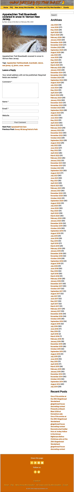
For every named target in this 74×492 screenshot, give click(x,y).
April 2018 (54, 273)
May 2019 (54, 241)
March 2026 (55, 35)
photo (16, 65)
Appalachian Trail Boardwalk (17, 63)
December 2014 (56, 374)
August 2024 (55, 82)
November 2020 (57, 195)
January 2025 (56, 70)
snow (21, 65)
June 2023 (54, 117)
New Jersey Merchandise (24, 7)
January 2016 (56, 341)
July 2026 (54, 25)
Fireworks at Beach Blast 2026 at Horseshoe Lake (58, 411)
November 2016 (57, 316)
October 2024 (56, 77)
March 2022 (55, 155)
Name (5, 101)
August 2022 (55, 143)
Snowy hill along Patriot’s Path (26, 129)
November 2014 (56, 376)
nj (12, 65)
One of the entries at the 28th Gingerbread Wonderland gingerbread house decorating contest (59, 421)
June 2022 (54, 148)
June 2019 (54, 238)
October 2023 (56, 107)
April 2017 (54, 303)
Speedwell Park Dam (19, 127)
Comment (7, 81)
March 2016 (55, 336)
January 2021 (56, 190)
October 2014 (56, 379)
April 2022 (54, 153)
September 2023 (57, 110)
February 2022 (56, 158)
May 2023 (54, 120)
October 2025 (56, 47)
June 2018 (54, 268)
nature (40, 63)
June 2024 (54, 87)
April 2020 (55, 213)
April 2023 (54, 123)
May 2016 (54, 331)
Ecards (66, 7)
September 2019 (57, 231)
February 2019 (56, 248)
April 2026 (55, 32)
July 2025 (54, 55)
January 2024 (56, 100)
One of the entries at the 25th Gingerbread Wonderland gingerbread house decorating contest (59, 401)
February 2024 (56, 97)
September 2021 (57, 170)
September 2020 (57, 200)
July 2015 (54, 356)
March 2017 (55, 306)
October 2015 (56, 349)
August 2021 (55, 173)
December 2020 (57, 193)
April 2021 (54, 183)
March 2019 (55, 246)
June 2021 (54, 178)
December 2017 (56, 283)
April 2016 (54, 334)
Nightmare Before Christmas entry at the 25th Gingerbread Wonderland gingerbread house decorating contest (59, 442)
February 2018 (56, 278)
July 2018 (54, 266)
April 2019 (54, 243)
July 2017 (54, 296)
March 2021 (55, 185)
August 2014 (55, 384)
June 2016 (54, 329)
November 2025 (57, 45)
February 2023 (56, 128)
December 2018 (56, 253)
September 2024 (57, 80)
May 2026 (54, 30)
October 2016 (56, 318)
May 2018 (54, 271)
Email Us (37, 481)
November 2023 (57, 105)
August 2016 (55, 323)
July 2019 (54, 236)
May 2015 (54, 361)
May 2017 (54, 301)
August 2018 (55, 263)
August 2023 (55, 112)
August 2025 (55, 52)
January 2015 (56, 371)
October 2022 (56, 138)
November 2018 (57, 256)
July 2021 (54, 175)
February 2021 (56, 188)
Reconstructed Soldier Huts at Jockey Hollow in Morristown (59, 431)
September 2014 (57, 381)
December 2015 (56, 344)
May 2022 (54, 150)
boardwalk (33, 63)
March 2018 (55, 276)
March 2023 (55, 125)
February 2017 (56, 308)
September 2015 (57, 351)
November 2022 (57, 135)
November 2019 (57, 226)
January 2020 (56, 220)
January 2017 (56, 311)
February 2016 (56, 339)
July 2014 (54, 386)
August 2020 (56, 203)
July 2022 (54, 145)
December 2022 (56, 133)
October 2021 (56, 168)
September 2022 (57, 140)
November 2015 (56, 346)
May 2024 (54, 90)
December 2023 (57, 102)
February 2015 (56, 369)
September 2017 (57, 291)
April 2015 (54, 364)
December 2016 (56, 313)
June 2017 (54, 298)
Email (5, 108)
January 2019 (56, 251)
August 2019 (55, 233)
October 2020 (56, 198)
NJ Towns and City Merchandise (48, 7)
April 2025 (54, 62)
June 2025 (54, 57)
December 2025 (56, 42)
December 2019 (56, 223)
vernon (26, 65)
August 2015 (55, 354)
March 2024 (55, 95)
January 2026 (56, 40)
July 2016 (54, 326)
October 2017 (56, 288)
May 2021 (54, 180)
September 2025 (57, 50)
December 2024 (57, 72)
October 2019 (56, 228)
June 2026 (55, 27)
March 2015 (55, 366)
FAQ (11, 7)
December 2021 (56, 163)
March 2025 (55, 65)
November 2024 (57, 75)
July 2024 (54, 85)
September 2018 (57, 261)
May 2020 (54, 210)
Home (5, 7)
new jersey (6, 65)
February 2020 (56, 218)
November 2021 (56, 165)
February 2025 (56, 67)
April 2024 (54, 92)
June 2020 (55, 208)
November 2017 (56, 286)
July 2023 (54, 115)
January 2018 (56, 281)
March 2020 (55, 215)
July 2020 (54, 205)
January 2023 (56, 130)
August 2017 (55, 293)
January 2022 (56, 160)
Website (5, 115)
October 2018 (56, 258)
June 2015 (54, 359)
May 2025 (54, 60)
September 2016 (57, 321)
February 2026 (56, 37)
